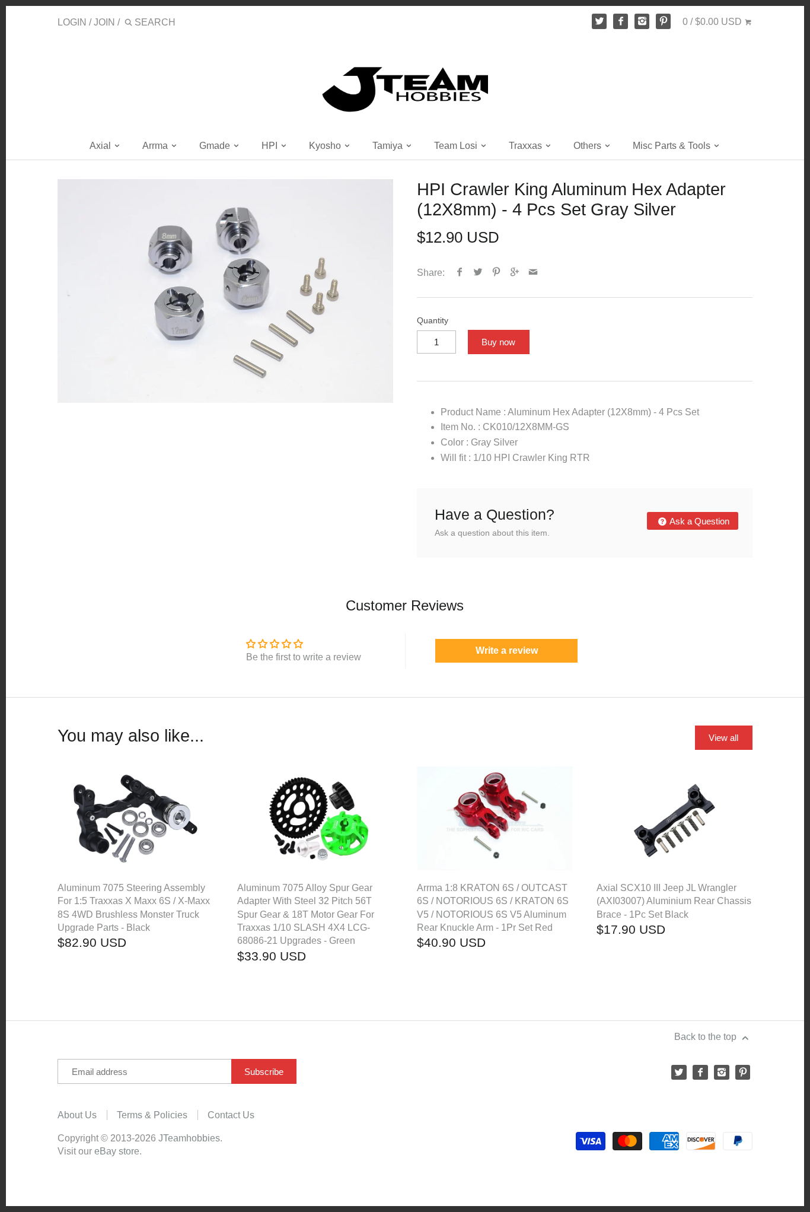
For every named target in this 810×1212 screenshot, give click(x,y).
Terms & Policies (152, 1115)
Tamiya (388, 146)
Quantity (432, 320)
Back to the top (706, 1037)
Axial (101, 146)
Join (104, 22)
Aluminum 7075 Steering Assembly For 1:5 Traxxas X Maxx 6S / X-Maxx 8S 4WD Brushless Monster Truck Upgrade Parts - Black (134, 908)
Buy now (498, 342)
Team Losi (457, 146)
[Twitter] (599, 21)
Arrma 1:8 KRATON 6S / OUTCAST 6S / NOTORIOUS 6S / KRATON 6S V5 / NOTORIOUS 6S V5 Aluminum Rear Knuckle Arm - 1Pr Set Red (493, 908)
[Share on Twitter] (478, 273)
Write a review (507, 650)
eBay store (116, 1151)
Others (588, 146)
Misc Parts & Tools (673, 146)
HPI (271, 146)
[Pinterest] (663, 21)
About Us (77, 1115)
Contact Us (231, 1115)
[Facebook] (621, 21)
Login (72, 22)
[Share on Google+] (515, 273)
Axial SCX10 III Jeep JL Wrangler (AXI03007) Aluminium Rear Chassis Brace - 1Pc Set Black (674, 901)
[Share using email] (533, 273)
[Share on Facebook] (460, 273)
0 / (712, 22)
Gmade (215, 146)
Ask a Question (698, 521)
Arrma (156, 146)
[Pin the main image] (496, 273)
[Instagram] (642, 21)
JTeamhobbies (189, 1138)
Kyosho (326, 146)
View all (723, 738)
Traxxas (526, 146)
